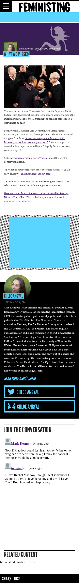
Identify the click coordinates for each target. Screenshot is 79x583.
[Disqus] (39, 487)
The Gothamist (38, 182)
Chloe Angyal (27, 49)
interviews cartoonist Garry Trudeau (29, 158)
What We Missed (16, 54)
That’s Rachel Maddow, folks (36, 174)
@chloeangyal (41, 49)
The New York (14, 182)
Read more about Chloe (20, 378)
